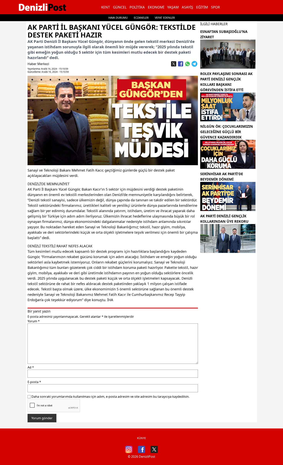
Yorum (34, 321)
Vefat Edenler (165, 17)
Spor (215, 7)
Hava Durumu (118, 17)
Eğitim (202, 7)
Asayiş (187, 7)
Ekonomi (156, 7)
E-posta (34, 382)
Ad (31, 367)
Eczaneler (141, 17)
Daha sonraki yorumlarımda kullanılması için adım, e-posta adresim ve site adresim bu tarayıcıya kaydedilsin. (110, 396)
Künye (141, 438)
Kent (105, 7)
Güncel (119, 7)
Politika (137, 7)
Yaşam (173, 7)
